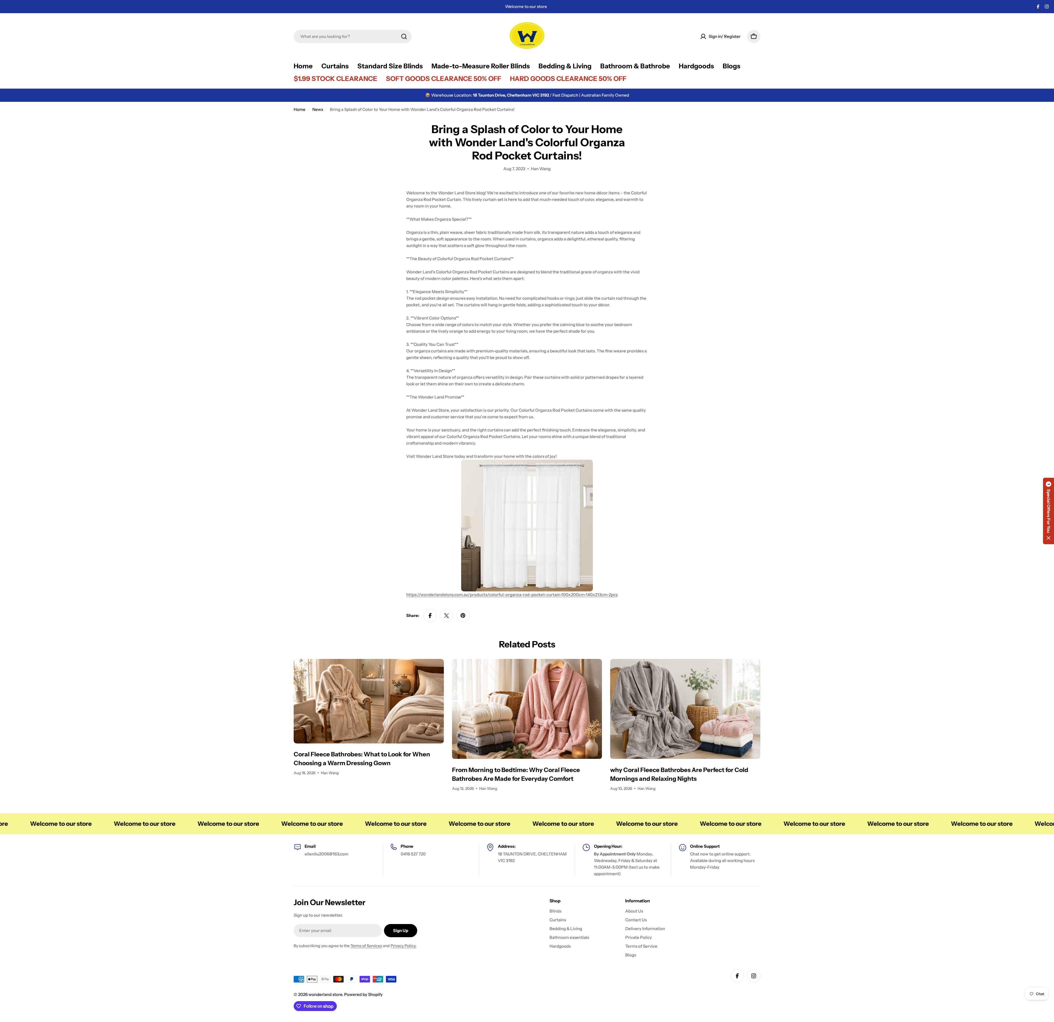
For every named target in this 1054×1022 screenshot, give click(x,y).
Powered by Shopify (363, 994)
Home (299, 109)
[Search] (404, 36)
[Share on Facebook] (430, 615)
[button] (1048, 511)
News (317, 109)
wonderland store (325, 994)
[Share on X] (446, 615)
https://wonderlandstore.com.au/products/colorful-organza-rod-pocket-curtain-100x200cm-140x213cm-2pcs (512, 594)
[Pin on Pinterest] (463, 615)
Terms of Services (366, 945)
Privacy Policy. (403, 945)
